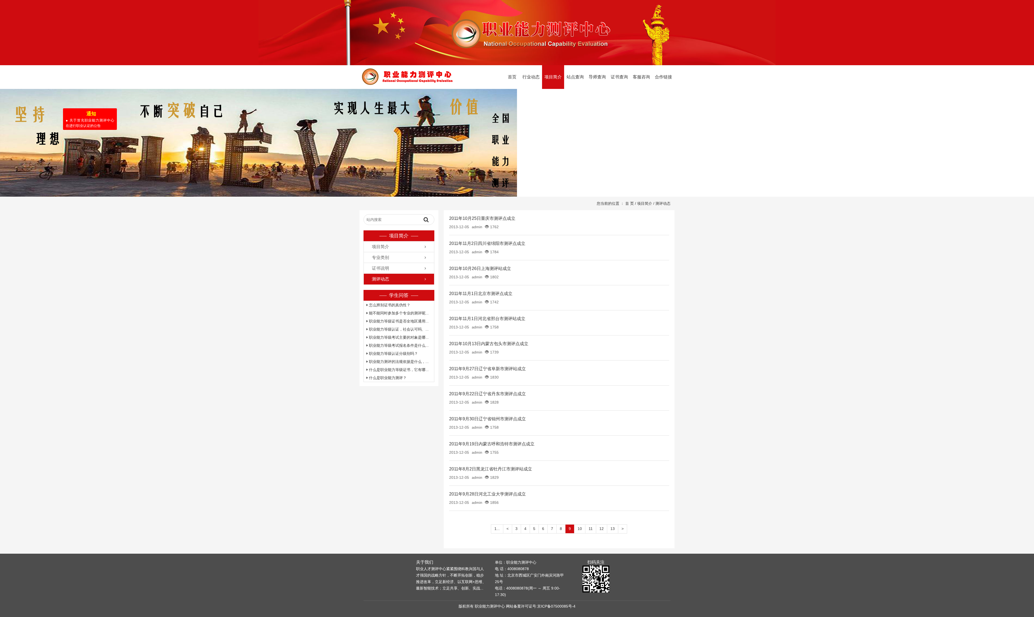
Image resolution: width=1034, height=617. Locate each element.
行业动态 (531, 77)
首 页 (629, 203)
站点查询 (575, 77)
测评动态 (662, 203)
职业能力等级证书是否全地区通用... (398, 321)
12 (601, 528)
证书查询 (619, 77)
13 (612, 528)
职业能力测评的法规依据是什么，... (398, 361)
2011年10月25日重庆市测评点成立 (482, 218)
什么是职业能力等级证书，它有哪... (398, 370)
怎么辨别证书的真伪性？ (389, 305)
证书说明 (380, 268)
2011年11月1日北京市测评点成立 (480, 293)
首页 (512, 77)
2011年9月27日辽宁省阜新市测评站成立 (487, 368)
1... (497, 528)
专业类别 (380, 257)
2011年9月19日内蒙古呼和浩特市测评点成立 (492, 444)
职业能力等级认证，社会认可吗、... (398, 329)
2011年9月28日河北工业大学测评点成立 (487, 494)
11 (591, 528)
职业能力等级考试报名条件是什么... (398, 345)
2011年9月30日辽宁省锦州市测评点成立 (487, 419)
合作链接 (663, 77)
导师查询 (597, 77)
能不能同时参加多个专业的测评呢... (398, 313)
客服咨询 (641, 77)
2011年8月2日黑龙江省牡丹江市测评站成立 (490, 469)
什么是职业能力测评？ (387, 378)
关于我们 (424, 562)
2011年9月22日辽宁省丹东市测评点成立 (487, 393)
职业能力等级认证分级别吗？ (393, 353)
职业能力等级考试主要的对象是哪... (398, 337)
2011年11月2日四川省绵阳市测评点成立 (487, 243)
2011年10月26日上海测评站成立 (480, 268)
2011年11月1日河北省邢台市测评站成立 (487, 318)
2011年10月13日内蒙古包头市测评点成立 (488, 343)
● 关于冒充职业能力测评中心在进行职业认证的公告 (83, 130)
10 (580, 528)
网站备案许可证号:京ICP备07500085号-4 (540, 606)
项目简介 (553, 77)
